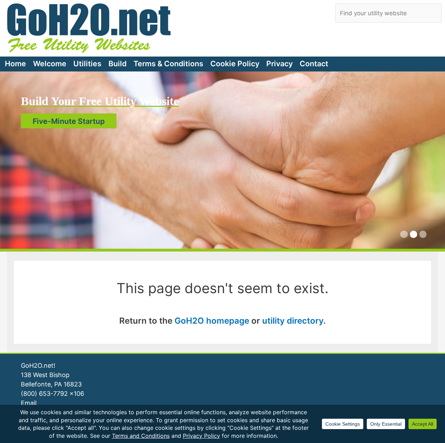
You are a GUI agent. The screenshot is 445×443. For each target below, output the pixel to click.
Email (29, 403)
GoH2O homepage (212, 321)
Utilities (87, 63)
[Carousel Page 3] (423, 234)
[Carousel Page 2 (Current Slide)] (413, 234)
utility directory (292, 321)
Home (15, 63)
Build (117, 63)
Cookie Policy (234, 63)
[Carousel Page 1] (403, 234)
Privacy (279, 63)
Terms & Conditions (168, 63)
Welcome (49, 63)
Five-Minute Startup (69, 120)
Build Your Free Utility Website (100, 101)
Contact (314, 63)
